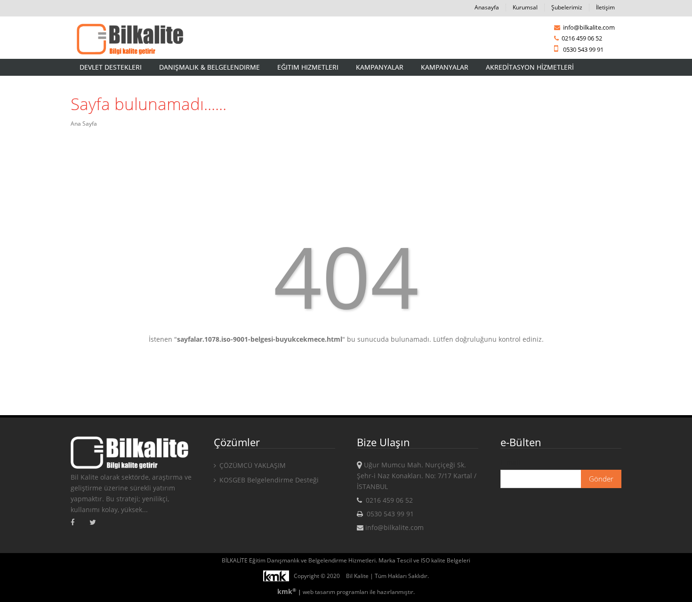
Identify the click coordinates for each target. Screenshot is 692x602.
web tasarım (319, 592)
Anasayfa (487, 7)
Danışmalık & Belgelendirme (209, 67)
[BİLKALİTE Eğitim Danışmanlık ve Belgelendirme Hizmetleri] (129, 40)
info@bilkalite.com (588, 27)
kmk (286, 591)
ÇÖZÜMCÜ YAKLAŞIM (251, 465)
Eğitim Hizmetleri (307, 67)
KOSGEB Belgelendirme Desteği (268, 479)
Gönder (601, 478)
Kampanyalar (379, 67)
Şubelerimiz (566, 7)
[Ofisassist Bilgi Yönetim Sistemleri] (278, 576)
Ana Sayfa (84, 124)
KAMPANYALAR (444, 67)
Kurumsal (525, 7)
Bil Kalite (357, 576)
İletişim (605, 7)
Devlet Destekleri (111, 67)
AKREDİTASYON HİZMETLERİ (530, 67)
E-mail (510, 462)
